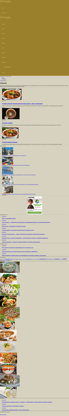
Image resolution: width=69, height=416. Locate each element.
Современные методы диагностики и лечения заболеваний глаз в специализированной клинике (20, 184)
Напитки (3, 57)
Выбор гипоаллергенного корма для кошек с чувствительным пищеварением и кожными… (19, 194)
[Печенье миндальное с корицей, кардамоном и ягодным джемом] (8, 340)
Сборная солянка (7, 123)
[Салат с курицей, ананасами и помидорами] (8, 306)
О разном (4, 62)
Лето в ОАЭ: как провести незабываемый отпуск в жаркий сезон (14, 155)
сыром (8, 260)
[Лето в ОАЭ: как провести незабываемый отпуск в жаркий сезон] (7, 154)
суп (6, 260)
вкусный (7, 259)
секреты (1, 260)
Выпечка (3, 43)
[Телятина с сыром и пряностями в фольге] (8, 283)
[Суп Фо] (10, 272)
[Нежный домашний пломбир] (8, 397)
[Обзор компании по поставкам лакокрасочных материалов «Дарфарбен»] (7, 164)
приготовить (43, 259)
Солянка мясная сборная (9, 142)
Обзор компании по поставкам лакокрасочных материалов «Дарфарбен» (16, 165)
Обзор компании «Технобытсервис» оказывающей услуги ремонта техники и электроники (19, 174)
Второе (3, 33)
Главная (1, 80)
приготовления (49, 259)
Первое (3, 28)
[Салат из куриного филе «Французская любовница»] (8, 374)
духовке (16, 259)
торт (10, 260)
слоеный (4, 260)
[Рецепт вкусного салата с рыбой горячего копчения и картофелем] (10, 386)
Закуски (3, 52)
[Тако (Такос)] (8, 363)
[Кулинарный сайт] (5, 2)
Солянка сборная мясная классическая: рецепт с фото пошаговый (22, 103)
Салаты (3, 38)
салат (65, 259)
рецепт (57, 259)
